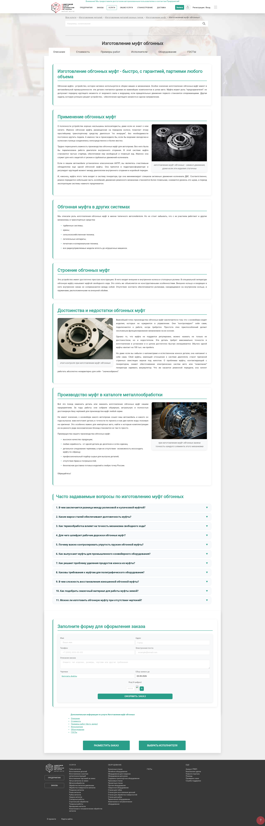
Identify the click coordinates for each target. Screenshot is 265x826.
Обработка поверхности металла (82, 788)
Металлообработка (76, 783)
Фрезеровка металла (77, 806)
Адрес (138, 638)
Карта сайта (66, 819)
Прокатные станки (115, 783)
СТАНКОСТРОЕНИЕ (145, 8)
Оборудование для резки (118, 776)
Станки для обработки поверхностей (122, 795)
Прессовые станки (115, 781)
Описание (59, 51)
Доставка (161, 8)
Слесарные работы (76, 799)
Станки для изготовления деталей (121, 792)
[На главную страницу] (65, 13)
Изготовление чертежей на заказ (82, 778)
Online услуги (126, 8)
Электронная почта (144, 648)
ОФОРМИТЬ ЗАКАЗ (135, 696)
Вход (208, 7)
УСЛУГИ (111, 8)
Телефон (64, 648)
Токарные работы (76, 804)
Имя (62, 638)
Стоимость (83, 51)
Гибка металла (75, 769)
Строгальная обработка (78, 802)
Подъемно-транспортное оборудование (123, 778)
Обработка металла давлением (81, 785)
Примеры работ (110, 51)
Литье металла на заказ (78, 781)
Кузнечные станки (115, 769)
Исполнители (139, 51)
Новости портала (193, 774)
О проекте (51, 819)
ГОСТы (74, 732)
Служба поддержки (193, 781)
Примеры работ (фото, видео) (84, 724)
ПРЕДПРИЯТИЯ (86, 8)
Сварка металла (75, 797)
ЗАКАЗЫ (100, 8)
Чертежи (64, 672)
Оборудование (167, 51)
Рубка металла (75, 795)
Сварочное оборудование (118, 788)
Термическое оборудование (119, 799)
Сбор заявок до (143, 672)
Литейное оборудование (117, 771)
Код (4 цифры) (135, 682)
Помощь (189, 776)
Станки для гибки (115, 790)
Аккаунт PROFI (191, 769)
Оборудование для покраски (119, 774)
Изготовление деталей (91, 17)
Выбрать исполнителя (162, 745)
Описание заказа (68, 658)
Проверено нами (192, 778)
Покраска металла (76, 790)
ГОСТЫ (191, 51)
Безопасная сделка (193, 771)
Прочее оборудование (117, 785)
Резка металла (75, 792)
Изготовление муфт (156, 17)
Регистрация (198, 7)
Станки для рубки (115, 797)
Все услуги (70, 17)
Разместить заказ (106, 745)
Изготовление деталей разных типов (124, 17)
